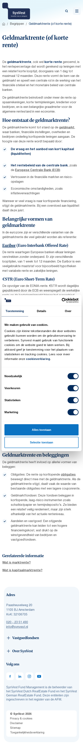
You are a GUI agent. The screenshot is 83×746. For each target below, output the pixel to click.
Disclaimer (16, 723)
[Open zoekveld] (66, 11)
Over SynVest (22, 651)
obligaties (68, 474)
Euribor (9, 245)
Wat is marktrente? (16, 562)
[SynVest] (16, 11)
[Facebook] (10, 676)
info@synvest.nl (17, 627)
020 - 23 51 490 (17, 622)
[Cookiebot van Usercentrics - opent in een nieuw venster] (62, 300)
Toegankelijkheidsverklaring (27, 732)
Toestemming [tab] (15, 311)
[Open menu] (77, 11)
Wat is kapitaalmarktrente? (22, 570)
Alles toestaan (41, 429)
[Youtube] (39, 676)
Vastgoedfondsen (25, 638)
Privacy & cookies (21, 719)
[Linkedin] (20, 676)
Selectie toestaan (41, 442)
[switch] (73, 388)
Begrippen (17, 24)
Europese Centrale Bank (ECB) (37, 170)
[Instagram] (29, 676)
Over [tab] (68, 311)
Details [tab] (41, 311)
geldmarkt (66, 127)
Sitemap (15, 728)
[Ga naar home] (3, 24)
